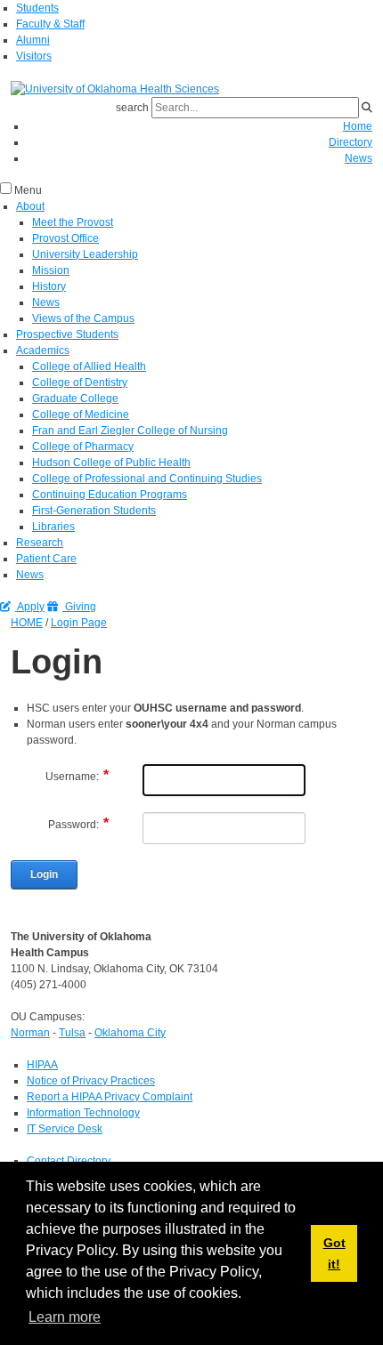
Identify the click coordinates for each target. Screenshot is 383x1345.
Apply (30, 606)
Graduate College (75, 398)
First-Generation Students (94, 510)
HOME (27, 622)
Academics (42, 350)
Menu (28, 190)
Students (37, 8)
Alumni (33, 40)
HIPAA (42, 1065)
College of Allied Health (89, 366)
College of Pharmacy (83, 446)
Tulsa (72, 1033)
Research (39, 542)
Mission (50, 270)
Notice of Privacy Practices (91, 1081)
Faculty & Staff (50, 24)
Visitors (34, 56)
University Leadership (85, 254)
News (358, 158)
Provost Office (65, 238)
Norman (30, 1033)
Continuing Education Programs (109, 494)
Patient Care (46, 558)
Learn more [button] (65, 1317)
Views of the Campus (83, 318)
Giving (79, 606)
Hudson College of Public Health (111, 462)
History (49, 286)
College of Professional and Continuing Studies (147, 478)
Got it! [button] (334, 1253)
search (132, 107)
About (30, 206)
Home (357, 126)
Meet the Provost (72, 222)
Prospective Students (67, 334)
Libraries (53, 526)
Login (44, 874)
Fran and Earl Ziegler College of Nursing (130, 430)
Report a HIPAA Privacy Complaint (109, 1097)
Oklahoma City (130, 1033)
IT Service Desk (64, 1129)
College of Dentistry (79, 382)
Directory (350, 142)
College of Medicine (80, 414)
